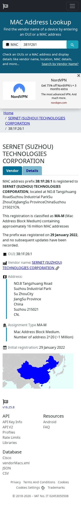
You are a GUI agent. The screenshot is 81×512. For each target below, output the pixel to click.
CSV (6, 473)
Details (32, 170)
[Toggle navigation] (72, 6)
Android (49, 422)
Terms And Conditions (39, 482)
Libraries (10, 442)
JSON (7, 468)
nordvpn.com (59, 103)
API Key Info (12, 422)
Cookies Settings (28, 487)
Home (8, 113)
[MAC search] (72, 44)
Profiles (9, 432)
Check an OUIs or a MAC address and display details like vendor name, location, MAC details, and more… (40, 59)
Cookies (63, 482)
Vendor (12, 170)
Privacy (16, 482)
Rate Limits (12, 437)
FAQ (46, 427)
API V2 (8, 427)
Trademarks (56, 487)
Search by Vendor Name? (60, 64)
